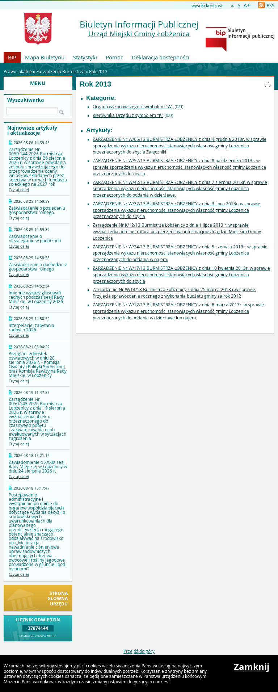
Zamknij (251, 666)
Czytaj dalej (19, 190)
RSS (270, 5)
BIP (12, 57)
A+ (247, 5)
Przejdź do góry (139, 651)
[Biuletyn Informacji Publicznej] (240, 50)
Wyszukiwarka (25, 99)
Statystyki (85, 57)
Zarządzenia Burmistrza (60, 71)
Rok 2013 (98, 71)
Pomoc (114, 57)
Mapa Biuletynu (44, 57)
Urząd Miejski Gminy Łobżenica (139, 33)
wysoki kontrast (207, 5)
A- (232, 6)
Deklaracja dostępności (160, 57)
